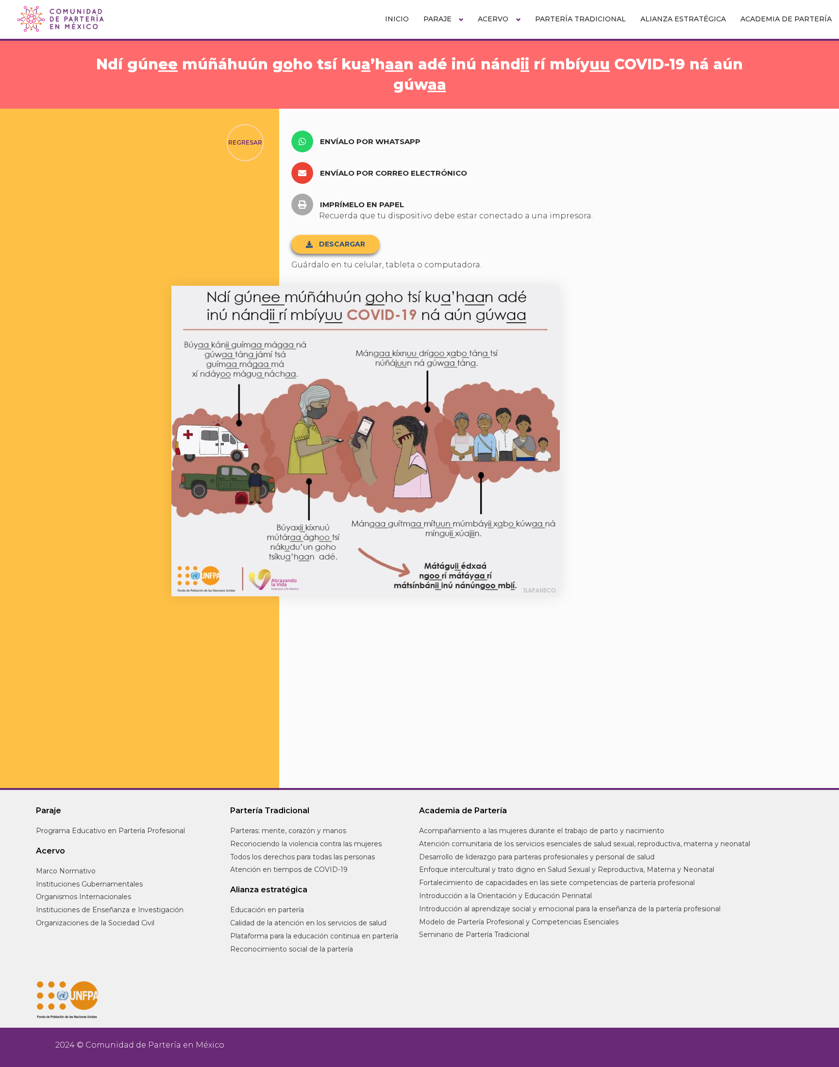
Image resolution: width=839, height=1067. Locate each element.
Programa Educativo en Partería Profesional (110, 830)
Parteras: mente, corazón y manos (288, 830)
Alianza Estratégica (683, 19)
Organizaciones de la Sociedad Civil (95, 923)
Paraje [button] (437, 19)
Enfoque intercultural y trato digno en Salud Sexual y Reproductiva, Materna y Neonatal (566, 869)
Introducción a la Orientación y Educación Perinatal (505, 895)
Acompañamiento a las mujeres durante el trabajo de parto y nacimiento (541, 830)
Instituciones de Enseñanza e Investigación (110, 909)
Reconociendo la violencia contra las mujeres (306, 843)
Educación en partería (267, 909)
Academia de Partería (786, 19)
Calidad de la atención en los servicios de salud (308, 923)
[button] (359, 141)
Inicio (397, 19)
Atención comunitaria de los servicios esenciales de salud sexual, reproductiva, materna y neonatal (584, 843)
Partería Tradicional (580, 19)
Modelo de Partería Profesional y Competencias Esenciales (519, 922)
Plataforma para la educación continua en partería (314, 936)
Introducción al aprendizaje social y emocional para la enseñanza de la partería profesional (570, 908)
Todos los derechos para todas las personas (302, 857)
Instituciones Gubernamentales (89, 884)
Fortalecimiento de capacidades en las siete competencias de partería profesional (557, 882)
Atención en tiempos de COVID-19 (289, 869)
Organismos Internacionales (83, 896)
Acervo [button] (493, 19)
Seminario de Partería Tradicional (474, 934)
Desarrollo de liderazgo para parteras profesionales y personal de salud (536, 857)
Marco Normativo (66, 871)
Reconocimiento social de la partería (291, 949)
